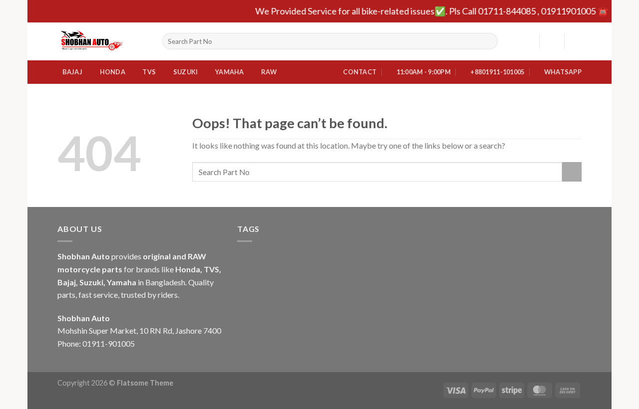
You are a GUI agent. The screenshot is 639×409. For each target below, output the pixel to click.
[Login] (552, 41)
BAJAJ (72, 72)
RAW (269, 72)
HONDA (112, 72)
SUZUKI (185, 72)
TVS (149, 72)
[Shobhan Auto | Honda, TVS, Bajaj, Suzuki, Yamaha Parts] (102, 41)
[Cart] (577, 41)
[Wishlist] (528, 41)
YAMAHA (229, 72)
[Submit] (488, 41)
